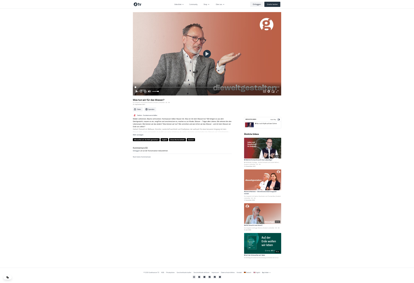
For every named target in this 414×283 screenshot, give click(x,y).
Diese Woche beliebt (177, 139)
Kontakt (239, 272)
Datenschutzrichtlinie (228, 272)
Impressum (215, 272)
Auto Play (273, 119)
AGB (162, 272)
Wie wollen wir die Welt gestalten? (146, 139)
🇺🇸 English (256, 272)
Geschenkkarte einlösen (201, 272)
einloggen (136, 150)
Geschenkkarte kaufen (184, 272)
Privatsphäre (170, 272)
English (164, 139)
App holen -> (266, 272)
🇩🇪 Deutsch (247, 272)
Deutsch (191, 139)
